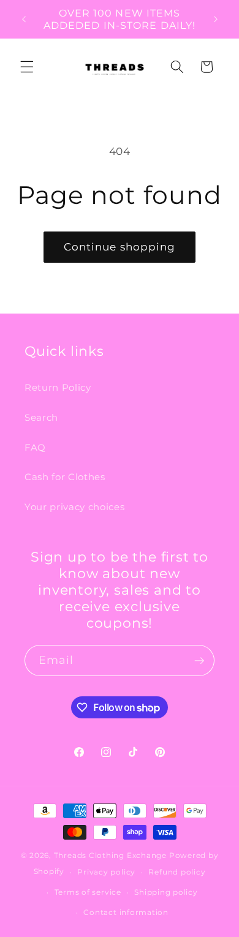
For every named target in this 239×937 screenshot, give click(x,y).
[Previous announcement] (23, 19)
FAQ (35, 447)
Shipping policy (166, 892)
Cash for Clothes (65, 477)
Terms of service (88, 892)
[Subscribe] (199, 661)
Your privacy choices (74, 507)
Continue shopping (120, 247)
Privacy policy (106, 871)
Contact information (126, 912)
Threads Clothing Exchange (111, 855)
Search (41, 417)
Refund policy (176, 871)
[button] (27, 66)
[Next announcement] (215, 19)
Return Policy (58, 387)
